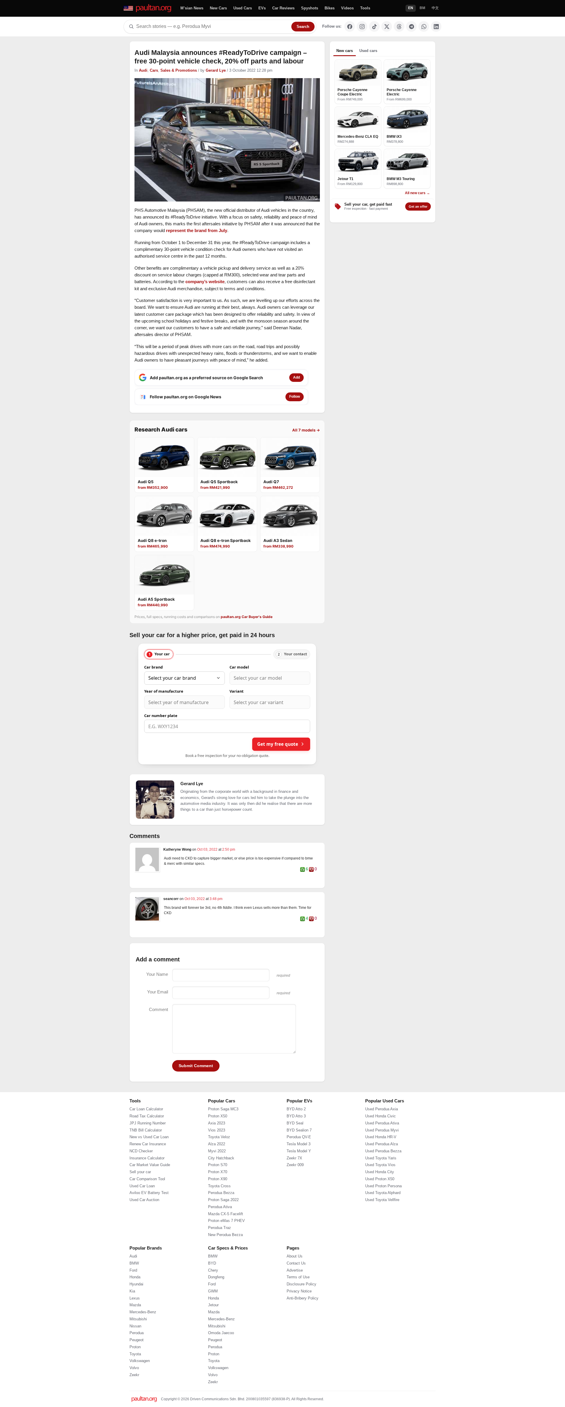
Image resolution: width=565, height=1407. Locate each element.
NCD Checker (141, 1174)
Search (303, 26)
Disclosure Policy (301, 1307)
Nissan (135, 1349)
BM (422, 8)
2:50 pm (228, 849)
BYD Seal (295, 1146)
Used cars (368, 50)
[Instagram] (362, 26)
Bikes (330, 8)
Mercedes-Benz (142, 1335)
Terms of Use (298, 1300)
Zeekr (134, 1398)
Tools (365, 8)
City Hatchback (221, 1181)
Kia (132, 1314)
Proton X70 (217, 1195)
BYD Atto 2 (296, 1132)
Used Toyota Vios (380, 1188)
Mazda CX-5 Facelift (225, 1237)
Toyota (135, 1377)
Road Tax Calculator (146, 1139)
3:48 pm (216, 899)
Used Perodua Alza (381, 1167)
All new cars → (417, 193)
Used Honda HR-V (380, 1160)
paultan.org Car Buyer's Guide (246, 616)
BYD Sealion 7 (299, 1153)
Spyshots (309, 8)
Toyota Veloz (219, 1160)
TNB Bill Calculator (145, 1153)
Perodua (136, 1356)
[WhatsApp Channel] (423, 26)
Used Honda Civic (380, 1139)
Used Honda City (379, 1195)
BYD (212, 1287)
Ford (133, 1293)
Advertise (295, 1293)
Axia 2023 (216, 1146)
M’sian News (191, 8)
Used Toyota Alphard (383, 1216)
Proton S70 (217, 1188)
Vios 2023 (216, 1153)
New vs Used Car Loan (149, 1160)
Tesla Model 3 (298, 1167)
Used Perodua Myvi (382, 1153)
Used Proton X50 (379, 1202)
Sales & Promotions (178, 70)
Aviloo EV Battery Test (149, 1216)
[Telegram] (411, 26)
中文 (435, 8)
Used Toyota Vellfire (382, 1223)
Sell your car (140, 1195)
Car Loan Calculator (146, 1132)
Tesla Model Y (299, 1174)
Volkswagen (139, 1384)
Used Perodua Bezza (383, 1174)
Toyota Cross (219, 1209)
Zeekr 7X (294, 1181)
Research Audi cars (160, 429)
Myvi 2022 (217, 1174)
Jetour (213, 1328)
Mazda (135, 1328)
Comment (158, 1009)
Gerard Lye (216, 70)
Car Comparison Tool (147, 1202)
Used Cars (242, 8)
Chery (213, 1293)
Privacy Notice (299, 1314)
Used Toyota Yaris (380, 1181)
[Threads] (399, 26)
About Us (295, 1279)
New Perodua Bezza (225, 1258)
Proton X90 (217, 1202)
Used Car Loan (142, 1209)
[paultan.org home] (148, 8)
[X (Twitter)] (386, 26)
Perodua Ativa (220, 1230)
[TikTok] (374, 26)
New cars (344, 50)
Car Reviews (283, 8)
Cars (154, 70)
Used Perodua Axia (381, 1132)
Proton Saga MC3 (223, 1132)
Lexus (134, 1321)
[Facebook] (349, 26)
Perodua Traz (219, 1251)
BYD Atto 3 (296, 1139)
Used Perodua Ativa (382, 1146)
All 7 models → (306, 430)
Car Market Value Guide (149, 1188)
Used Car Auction (144, 1223)
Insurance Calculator (146, 1181)
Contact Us (296, 1287)
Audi (143, 70)
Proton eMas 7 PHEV (226, 1244)
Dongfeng (216, 1300)
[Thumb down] (311, 869)
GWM (213, 1314)
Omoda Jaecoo (221, 1356)
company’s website (205, 281)
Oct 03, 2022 (207, 849)
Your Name (157, 974)
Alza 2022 (216, 1167)
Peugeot (136, 1363)
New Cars (218, 8)
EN (410, 8)
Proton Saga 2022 (223, 1223)
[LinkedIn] (436, 26)
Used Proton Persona (383, 1209)
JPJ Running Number (147, 1146)
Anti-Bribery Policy (302, 1321)
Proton (135, 1370)
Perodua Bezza (221, 1216)
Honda (134, 1300)
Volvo (134, 1391)
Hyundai (136, 1307)
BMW (134, 1287)
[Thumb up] (302, 869)
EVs (262, 8)
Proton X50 (217, 1139)
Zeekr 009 (295, 1188)
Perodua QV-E (299, 1160)
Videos (347, 8)
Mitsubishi (138, 1342)
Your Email (157, 991)
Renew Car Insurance (147, 1167)
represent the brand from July (196, 230)
